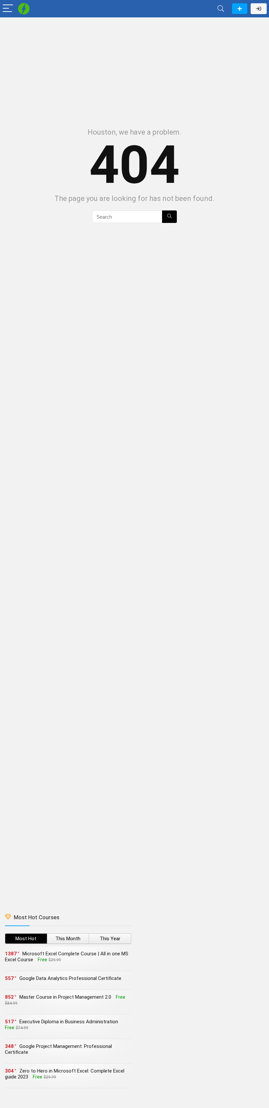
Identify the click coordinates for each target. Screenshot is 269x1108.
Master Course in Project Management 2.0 (65, 997)
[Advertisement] (134, 69)
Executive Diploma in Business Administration (68, 1022)
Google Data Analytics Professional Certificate (70, 978)
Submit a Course (239, 8)
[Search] (221, 8)
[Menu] (8, 8)
